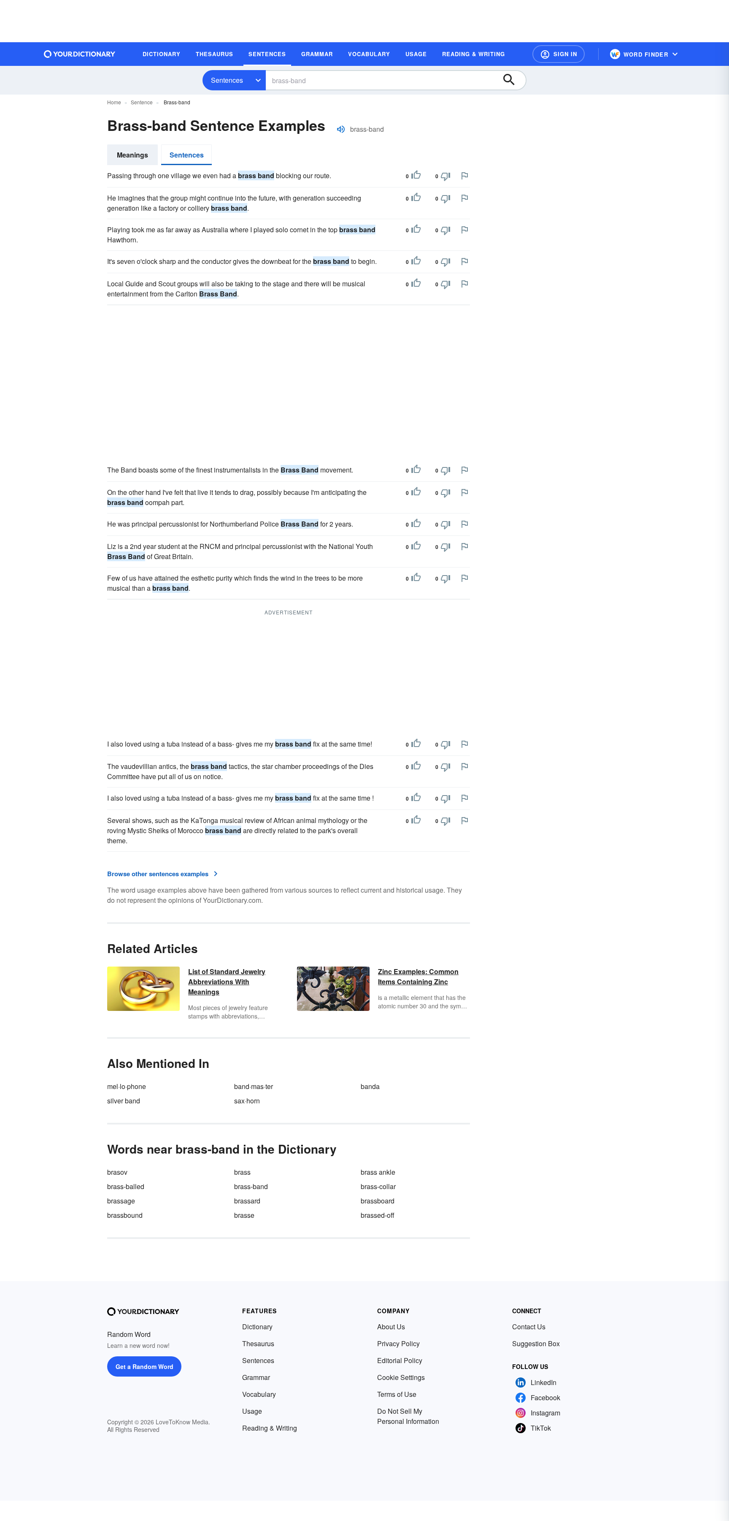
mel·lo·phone (126, 1086)
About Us (391, 1326)
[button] (558, 54)
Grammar (256, 1377)
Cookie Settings (401, 1377)
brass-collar (378, 1186)
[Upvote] (416, 176)
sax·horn (247, 1100)
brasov (117, 1172)
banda (370, 1086)
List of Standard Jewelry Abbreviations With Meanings (226, 982)
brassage (121, 1201)
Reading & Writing (269, 1428)
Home (114, 102)
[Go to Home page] (80, 54)
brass (242, 1172)
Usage (252, 1411)
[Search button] (513, 80)
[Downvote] (445, 176)
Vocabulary (259, 1394)
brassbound (125, 1215)
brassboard (377, 1201)
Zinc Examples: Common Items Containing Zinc (418, 976)
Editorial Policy (399, 1360)
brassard (247, 1201)
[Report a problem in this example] (464, 176)
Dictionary (257, 1326)
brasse (244, 1215)
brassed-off (377, 1215)
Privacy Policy (398, 1343)
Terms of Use (396, 1394)
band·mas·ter (253, 1086)
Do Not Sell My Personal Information (408, 1416)
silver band (123, 1100)
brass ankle (378, 1172)
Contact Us (528, 1326)
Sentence (142, 102)
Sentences (227, 80)
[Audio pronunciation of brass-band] (341, 129)
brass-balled (125, 1186)
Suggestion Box (536, 1343)
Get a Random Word (144, 1366)
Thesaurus (258, 1343)
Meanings (132, 155)
